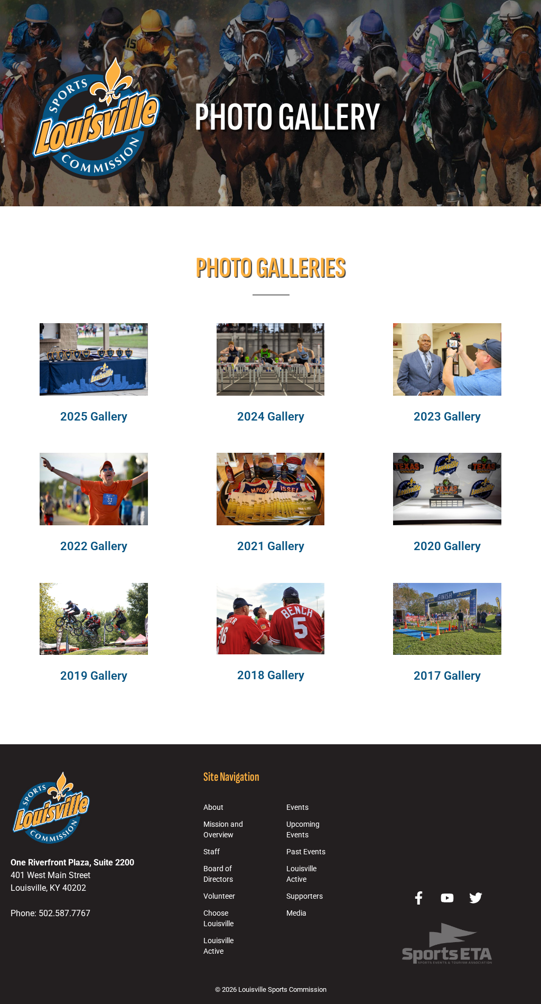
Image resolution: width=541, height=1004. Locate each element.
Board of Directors (218, 874)
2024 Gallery (270, 416)
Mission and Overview (223, 829)
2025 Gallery (93, 416)
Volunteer (219, 896)
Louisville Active (218, 946)
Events (297, 807)
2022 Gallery (93, 546)
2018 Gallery (270, 675)
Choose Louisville (218, 918)
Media (296, 913)
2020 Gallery (447, 546)
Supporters (304, 896)
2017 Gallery (447, 675)
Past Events (305, 851)
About (213, 807)
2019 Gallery (93, 675)
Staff (211, 851)
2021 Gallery (270, 546)
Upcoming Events (303, 829)
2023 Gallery (447, 416)
